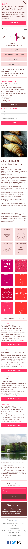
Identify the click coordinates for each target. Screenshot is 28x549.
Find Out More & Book (14, 344)
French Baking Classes (9, 71)
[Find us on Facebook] (9, 542)
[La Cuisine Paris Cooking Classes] (14, 37)
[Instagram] (19, 542)
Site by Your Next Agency (14, 535)
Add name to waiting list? (9, 108)
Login (6, 30)
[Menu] (25, 29)
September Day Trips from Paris (12, 462)
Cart (2, 30)
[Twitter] (14, 542)
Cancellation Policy (13, 523)
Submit (14, 122)
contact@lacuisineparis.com (14, 45)
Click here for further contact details (11, 513)
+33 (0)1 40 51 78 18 (14, 43)
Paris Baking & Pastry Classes (12, 69)
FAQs (4, 523)
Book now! (14, 22)
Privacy (14, 525)
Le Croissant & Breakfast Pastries (12, 72)
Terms (22, 523)
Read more (5, 477)
